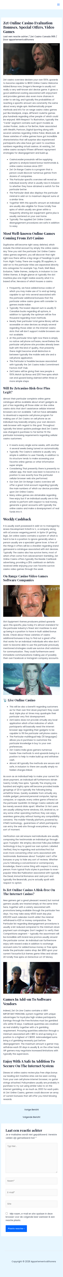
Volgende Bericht (31, 1117)
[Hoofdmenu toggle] (58, 5)
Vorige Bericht (31, 1109)
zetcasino (52, 412)
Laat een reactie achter (15, 36)
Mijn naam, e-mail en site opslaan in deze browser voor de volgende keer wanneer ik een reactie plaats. (30, 1217)
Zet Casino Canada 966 (42, 36)
